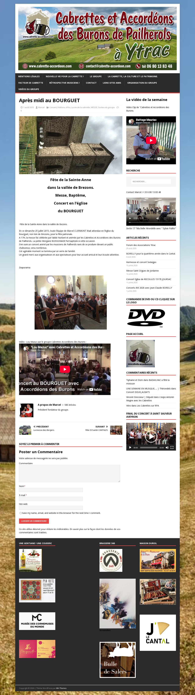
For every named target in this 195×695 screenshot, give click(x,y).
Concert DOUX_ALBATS (138, 392)
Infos (68, 107)
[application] (151, 437)
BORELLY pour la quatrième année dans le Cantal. (151, 253)
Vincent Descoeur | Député (139, 397)
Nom (21, 486)
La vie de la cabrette (80, 107)
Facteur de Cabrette (30, 82)
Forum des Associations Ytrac (141, 245)
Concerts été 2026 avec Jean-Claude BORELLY (149, 287)
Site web (23, 504)
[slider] (148, 447)
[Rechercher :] (151, 181)
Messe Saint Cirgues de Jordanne (142, 270)
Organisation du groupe (142, 82)
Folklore (61, 107)
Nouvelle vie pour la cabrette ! (65, 76)
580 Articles (70, 404)
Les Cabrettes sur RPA (148, 405)
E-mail (22, 495)
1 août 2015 (28, 107)
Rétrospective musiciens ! (64, 82)
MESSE (94, 107)
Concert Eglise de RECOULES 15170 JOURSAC (148, 279)
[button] (151, 436)
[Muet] (167, 447)
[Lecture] (130, 447)
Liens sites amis (112, 82)
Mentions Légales (29, 76)
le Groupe (96, 76)
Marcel (41, 107)
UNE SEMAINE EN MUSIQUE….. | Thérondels (148, 388)
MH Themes (61, 688)
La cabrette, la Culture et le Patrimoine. (133, 76)
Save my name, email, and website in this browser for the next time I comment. (61, 513)
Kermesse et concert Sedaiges (141, 262)
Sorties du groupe (106, 107)
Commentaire (26, 463)
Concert (53, 107)
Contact (91, 82)
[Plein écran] (172, 447)
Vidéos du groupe (28, 89)
